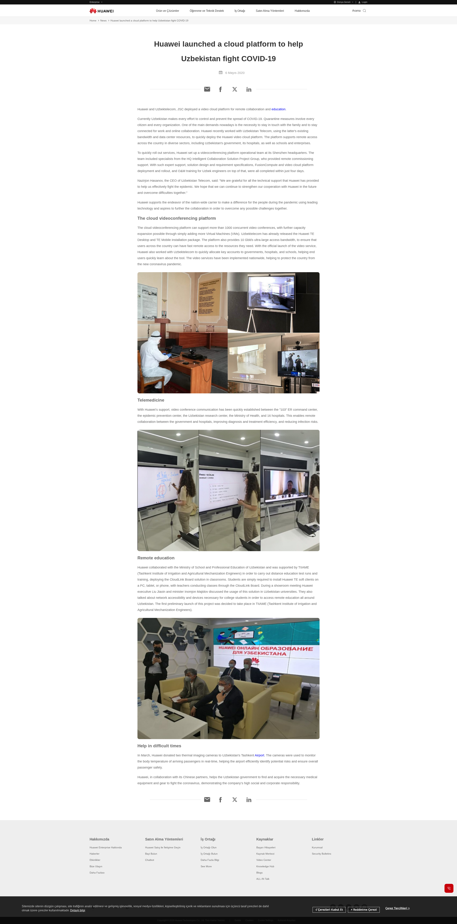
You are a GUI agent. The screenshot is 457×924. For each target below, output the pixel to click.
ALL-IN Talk (262, 878)
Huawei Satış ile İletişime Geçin (162, 847)
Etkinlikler (95, 859)
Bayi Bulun (151, 853)
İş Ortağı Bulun (209, 853)
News (103, 20)
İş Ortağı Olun (209, 847)
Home (93, 20)
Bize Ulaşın (96, 866)
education (278, 109)
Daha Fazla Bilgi (210, 859)
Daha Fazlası (97, 872)
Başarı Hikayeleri (265, 847)
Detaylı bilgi (77, 910)
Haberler (94, 853)
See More (206, 866)
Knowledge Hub (265, 866)
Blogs (259, 872)
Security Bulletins (321, 853)
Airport (259, 755)
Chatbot (149, 859)
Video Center (263, 859)
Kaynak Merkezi (265, 853)
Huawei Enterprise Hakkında (106, 847)
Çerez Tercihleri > (397, 908)
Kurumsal (317, 847)
